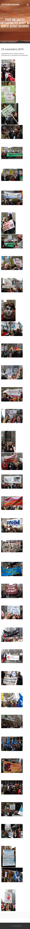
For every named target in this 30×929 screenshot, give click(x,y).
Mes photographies (7, 45)
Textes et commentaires (8, 42)
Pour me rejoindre (16, 926)
